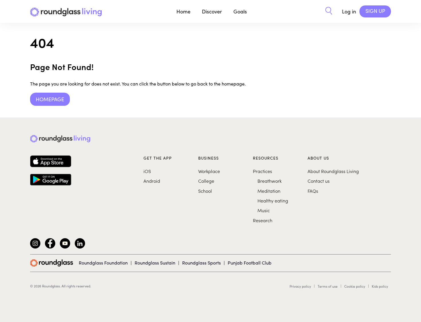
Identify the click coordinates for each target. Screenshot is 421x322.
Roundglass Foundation (103, 263)
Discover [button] (212, 11)
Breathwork (269, 181)
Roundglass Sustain (155, 263)
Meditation (268, 191)
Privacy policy (300, 286)
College (206, 181)
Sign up (375, 10)
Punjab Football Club (250, 263)
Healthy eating (272, 200)
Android (151, 181)
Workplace (209, 171)
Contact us (319, 181)
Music (263, 210)
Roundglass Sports (201, 263)
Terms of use (328, 286)
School (205, 191)
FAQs (313, 191)
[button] (328, 11)
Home (183, 11)
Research (262, 220)
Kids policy (380, 286)
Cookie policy (354, 286)
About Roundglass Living (333, 171)
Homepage (50, 99)
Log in (349, 11)
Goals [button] (240, 11)
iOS (147, 171)
